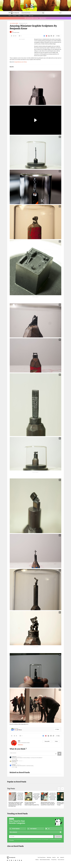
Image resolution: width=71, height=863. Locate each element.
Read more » (20, 744)
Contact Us (62, 857)
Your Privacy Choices (41, 857)
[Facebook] (7, 860)
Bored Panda (11, 857)
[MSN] (19, 860)
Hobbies (16, 23)
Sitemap (37, 859)
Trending (14, 15)
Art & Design (12, 23)
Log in (60, 12)
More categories (13, 832)
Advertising (49, 857)
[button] (59, 788)
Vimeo (25, 62)
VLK (12, 31)
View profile (47, 741)
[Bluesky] (15, 860)
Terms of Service (61, 859)
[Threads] (17, 860)
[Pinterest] (11, 860)
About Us (54, 857)
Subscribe (58, 836)
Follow (56, 741)
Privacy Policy (53, 859)
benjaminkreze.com (18, 62)
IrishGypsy (14, 764)
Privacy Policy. (12, 840)
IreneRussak (14, 756)
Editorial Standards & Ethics (45, 859)
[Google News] (21, 860)
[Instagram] (9, 860)
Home (10, 15)
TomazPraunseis (15, 760)
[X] (13, 860)
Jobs (58, 857)
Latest (19, 15)
